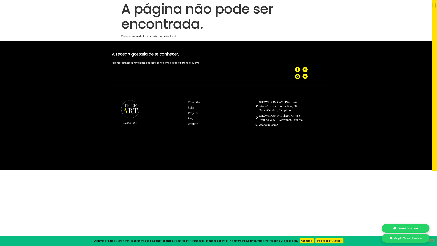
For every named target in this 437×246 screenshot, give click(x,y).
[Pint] (297, 76)
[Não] (431, 240)
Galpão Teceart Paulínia (408, 238)
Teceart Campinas (408, 228)
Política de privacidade (329, 240)
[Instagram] (305, 69)
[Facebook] (297, 69)
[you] (305, 76)
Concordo (306, 240)
